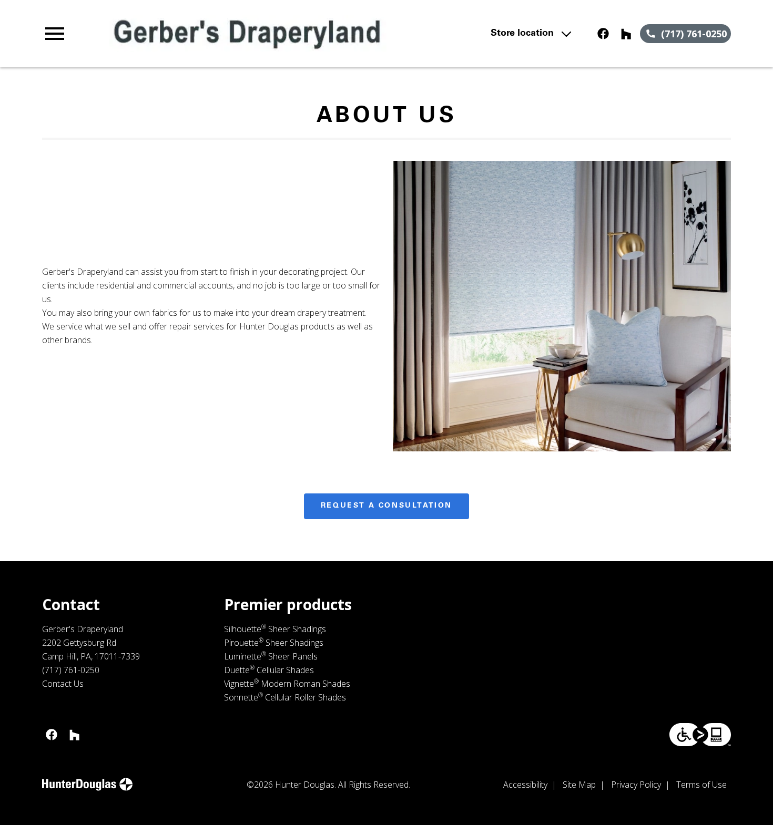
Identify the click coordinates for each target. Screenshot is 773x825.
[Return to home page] (248, 33)
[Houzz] (626, 33)
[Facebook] (603, 33)
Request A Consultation (386, 506)
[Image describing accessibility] (700, 734)
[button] (54, 33)
